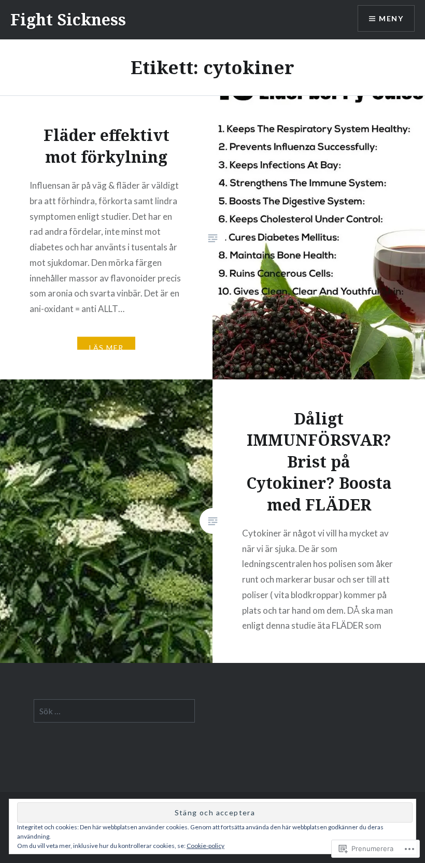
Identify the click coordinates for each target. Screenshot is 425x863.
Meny (391, 18)
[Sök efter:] (114, 711)
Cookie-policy (205, 846)
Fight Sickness (68, 19)
